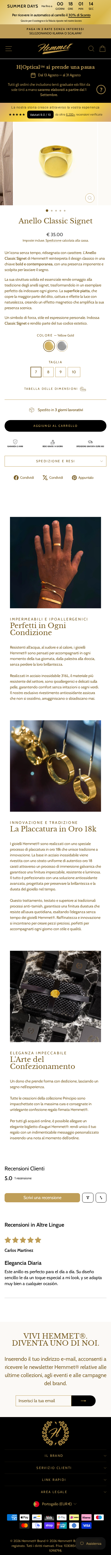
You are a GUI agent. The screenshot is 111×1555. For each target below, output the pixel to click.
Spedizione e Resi (55, 461)
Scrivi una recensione (42, 1197)
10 (74, 371)
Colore (55, 335)
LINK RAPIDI (54, 1480)
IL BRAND (54, 1456)
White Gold (62, 346)
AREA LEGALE (54, 1492)
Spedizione (53, 240)
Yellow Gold (49, 346)
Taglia (55, 362)
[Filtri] (87, 1198)
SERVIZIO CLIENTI (54, 1468)
